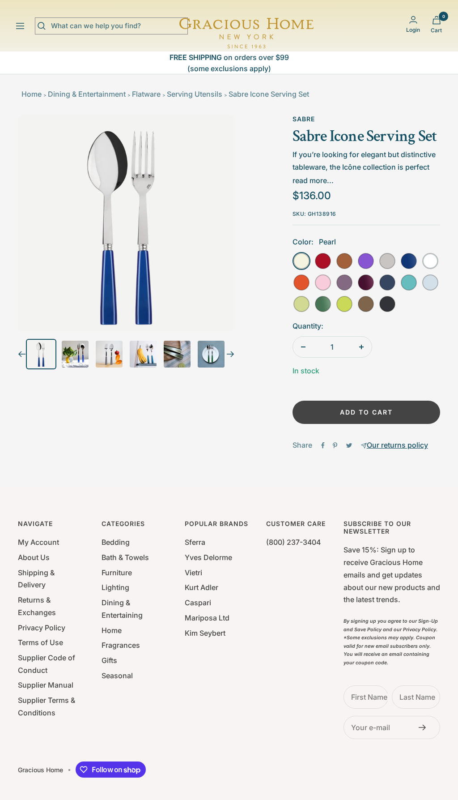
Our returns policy (397, 445)
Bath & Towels (125, 557)
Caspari (198, 602)
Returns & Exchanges (37, 606)
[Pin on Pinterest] (335, 445)
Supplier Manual (45, 684)
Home (31, 94)
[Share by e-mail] (364, 446)
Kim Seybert (205, 633)
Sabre (304, 119)
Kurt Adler (201, 587)
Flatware (146, 94)
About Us (34, 557)
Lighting (115, 587)
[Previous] (21, 354)
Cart (436, 30)
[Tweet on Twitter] (349, 445)
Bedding (116, 542)
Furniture (117, 572)
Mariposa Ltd (207, 617)
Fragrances (121, 645)
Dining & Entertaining (122, 609)
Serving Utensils (194, 94)
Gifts (109, 660)
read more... (313, 180)
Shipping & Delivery (36, 579)
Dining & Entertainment (87, 94)
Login (413, 29)
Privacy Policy (41, 627)
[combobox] (118, 26)
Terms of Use (40, 642)
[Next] (230, 354)
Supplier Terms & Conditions (46, 706)
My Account (38, 542)
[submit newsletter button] (425, 727)
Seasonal (117, 675)
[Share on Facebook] (323, 445)
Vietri (193, 572)
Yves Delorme (208, 557)
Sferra (195, 542)
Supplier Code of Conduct (46, 664)
